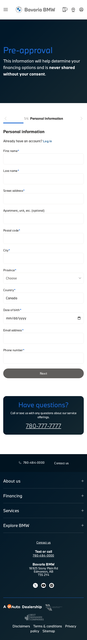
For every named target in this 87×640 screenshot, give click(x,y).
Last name (11, 170)
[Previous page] (5, 118)
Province (10, 270)
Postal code (11, 230)
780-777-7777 (43, 426)
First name (11, 151)
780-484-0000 (43, 555)
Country (9, 290)
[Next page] (81, 118)
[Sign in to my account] (81, 9)
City (6, 250)
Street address (14, 190)
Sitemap (48, 631)
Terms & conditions (47, 626)
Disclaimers (21, 626)
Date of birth (12, 310)
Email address (13, 330)
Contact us (43, 542)
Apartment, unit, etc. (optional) (24, 210)
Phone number (14, 350)
